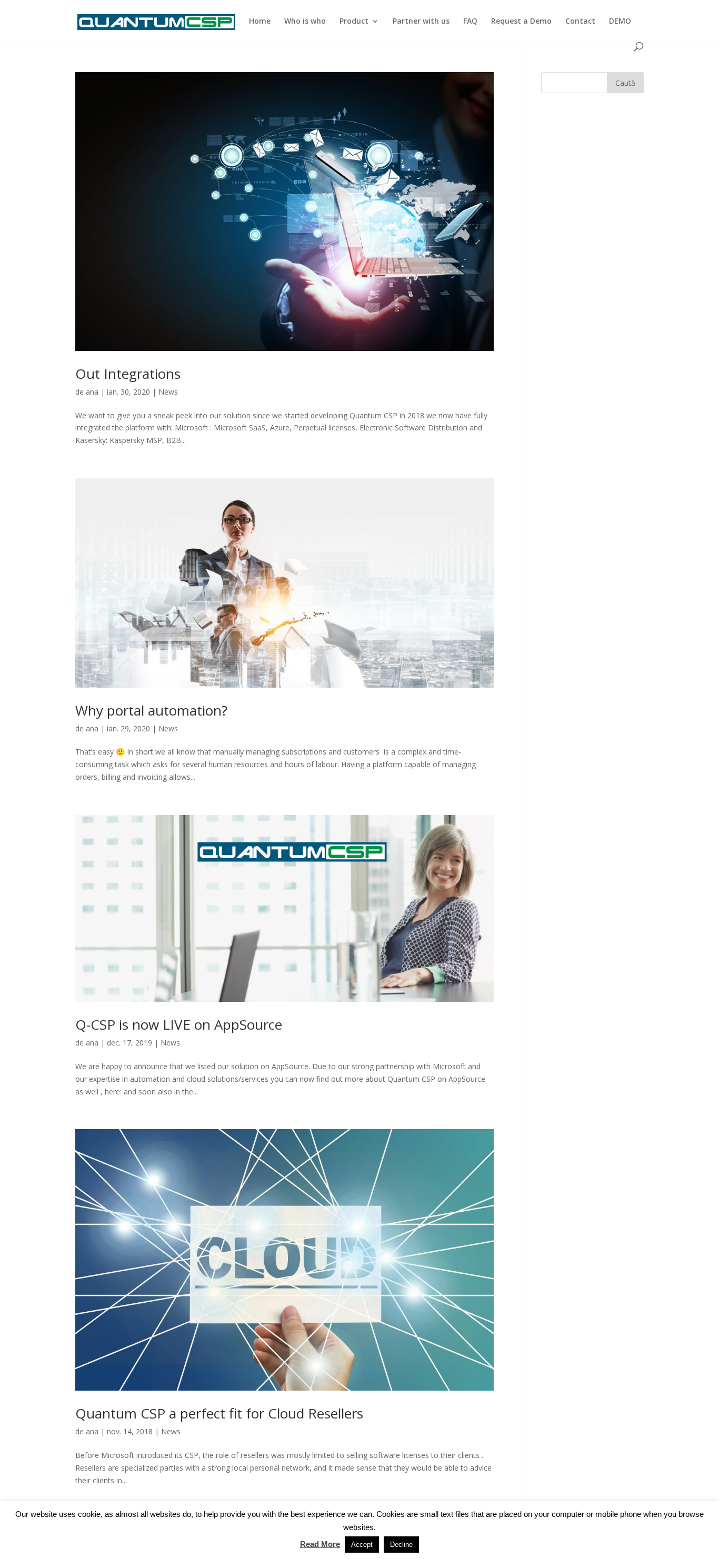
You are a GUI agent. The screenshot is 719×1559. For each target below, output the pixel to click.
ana (92, 392)
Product (353, 21)
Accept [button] (362, 1544)
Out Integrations (128, 373)
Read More (320, 1544)
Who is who (305, 21)
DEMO (620, 21)
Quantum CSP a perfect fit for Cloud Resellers (219, 1413)
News (168, 392)
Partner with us (421, 21)
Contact (580, 21)
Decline (401, 1544)
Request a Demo (521, 21)
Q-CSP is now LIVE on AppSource (178, 1024)
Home (260, 21)
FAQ (470, 21)
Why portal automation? (151, 710)
